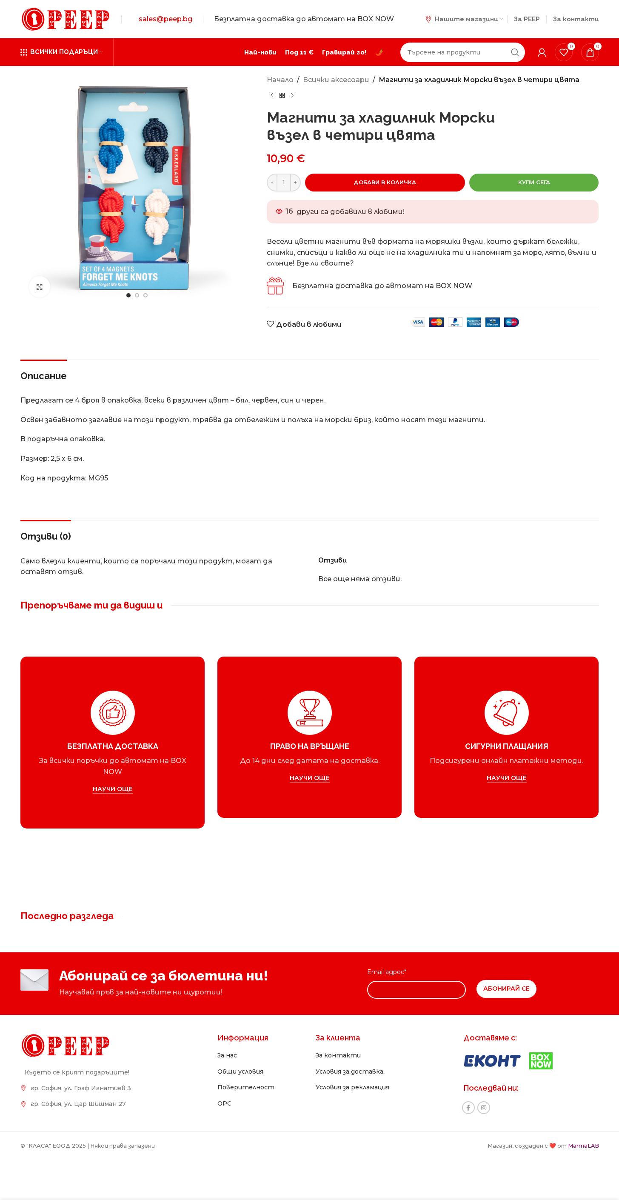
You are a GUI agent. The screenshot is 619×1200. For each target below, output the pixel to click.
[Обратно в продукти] (282, 95)
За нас (227, 1055)
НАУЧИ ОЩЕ (112, 789)
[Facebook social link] (468, 1107)
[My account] (542, 52)
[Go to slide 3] (145, 295)
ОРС (224, 1103)
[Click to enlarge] (39, 286)
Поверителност (245, 1087)
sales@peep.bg (165, 19)
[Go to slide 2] (137, 295)
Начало (280, 80)
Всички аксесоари (336, 80)
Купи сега (534, 182)
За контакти (338, 1055)
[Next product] (292, 95)
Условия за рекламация (352, 1087)
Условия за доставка (349, 1071)
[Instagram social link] (483, 1107)
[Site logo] (65, 18)
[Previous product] (272, 95)
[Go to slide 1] (128, 295)
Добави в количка (385, 182)
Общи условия (240, 1071)
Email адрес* (386, 972)
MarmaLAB (583, 1146)
